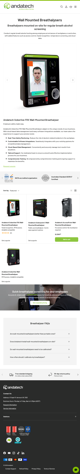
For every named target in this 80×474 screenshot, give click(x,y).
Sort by (6, 190)
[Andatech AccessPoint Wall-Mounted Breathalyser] (66, 207)
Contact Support (10, 469)
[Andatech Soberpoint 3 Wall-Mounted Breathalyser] (40, 207)
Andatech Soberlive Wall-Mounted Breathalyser (11, 273)
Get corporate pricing (40, 303)
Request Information (10, 405)
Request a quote (9, 166)
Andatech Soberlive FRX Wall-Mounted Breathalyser (31, 119)
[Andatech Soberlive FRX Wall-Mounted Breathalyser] (13, 207)
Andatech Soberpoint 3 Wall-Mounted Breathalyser (39, 224)
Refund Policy (23, 469)
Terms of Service (49, 469)
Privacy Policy (36, 469)
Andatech (10, 465)
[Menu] (75, 6)
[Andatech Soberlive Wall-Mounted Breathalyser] (13, 256)
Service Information (9, 408)
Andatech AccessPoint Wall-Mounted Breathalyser (65, 223)
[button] (71, 6)
